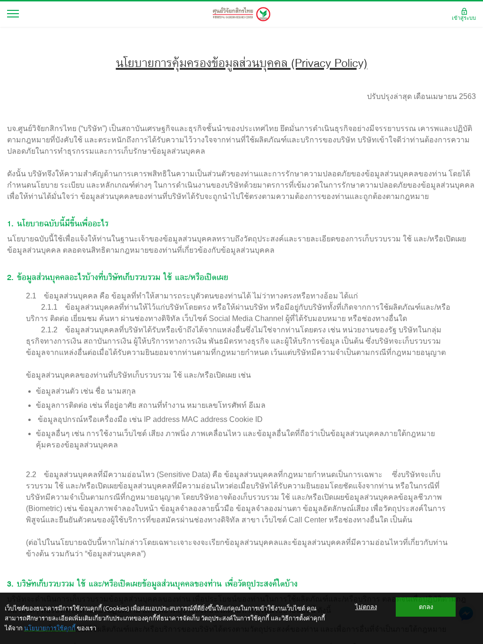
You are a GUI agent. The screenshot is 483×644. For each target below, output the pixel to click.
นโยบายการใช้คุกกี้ (49, 628)
